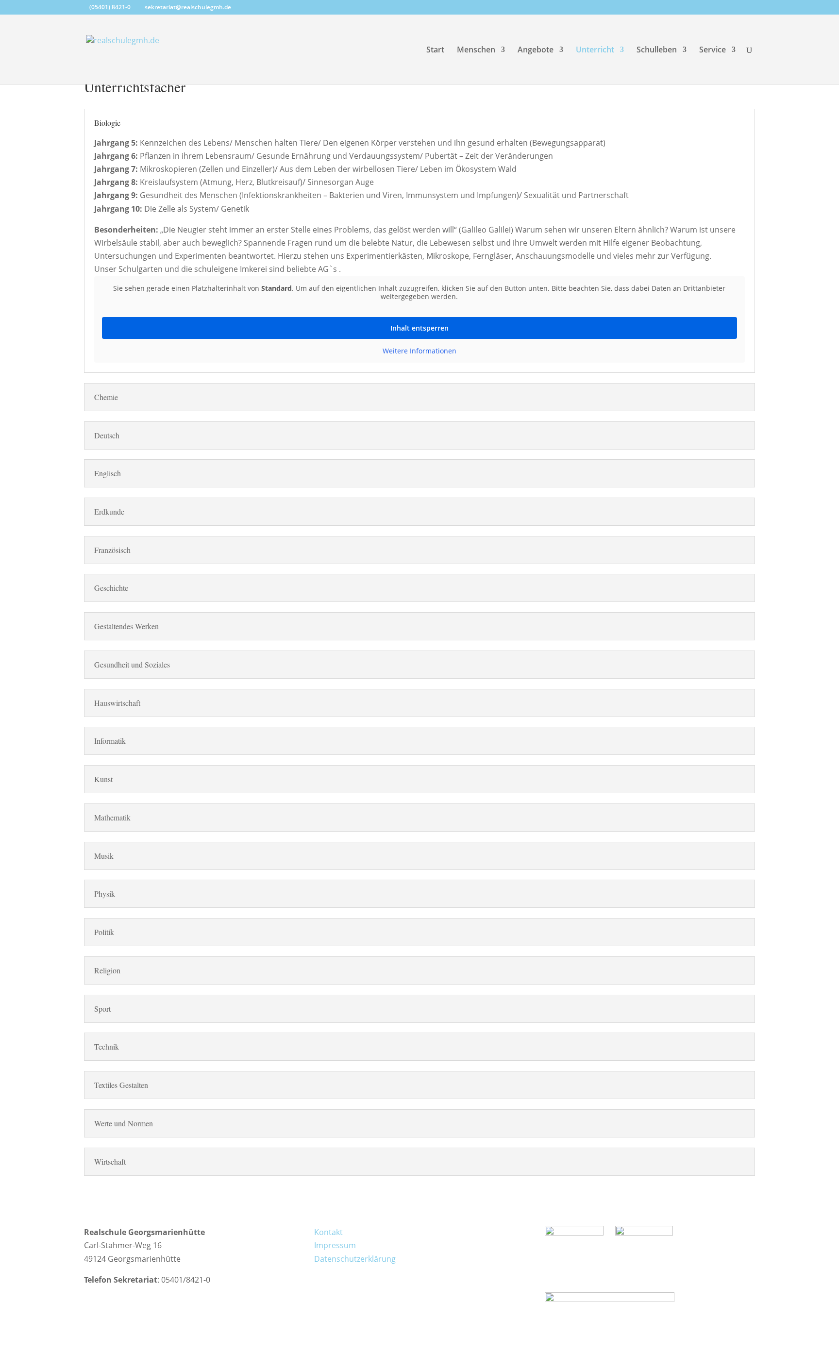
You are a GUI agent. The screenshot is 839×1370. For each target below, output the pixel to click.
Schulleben (657, 50)
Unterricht (595, 50)
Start (435, 50)
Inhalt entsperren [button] (419, 328)
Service (712, 50)
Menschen (476, 50)
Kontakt (328, 1232)
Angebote (536, 50)
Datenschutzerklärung (355, 1258)
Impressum (335, 1245)
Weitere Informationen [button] (419, 351)
